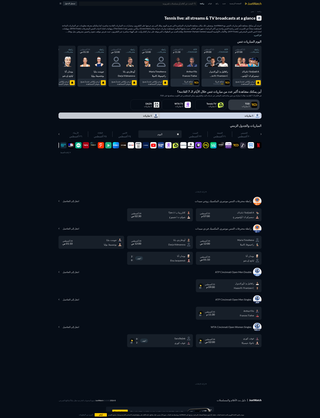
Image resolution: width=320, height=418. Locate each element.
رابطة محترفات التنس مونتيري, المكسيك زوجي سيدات (253, 50)
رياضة (259, 11)
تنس (252, 11)
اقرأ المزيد (258, 35)
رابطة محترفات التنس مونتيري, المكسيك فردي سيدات (160, 50)
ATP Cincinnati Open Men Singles (192, 50)
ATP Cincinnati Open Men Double (223, 50)
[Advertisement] (201, 174)
